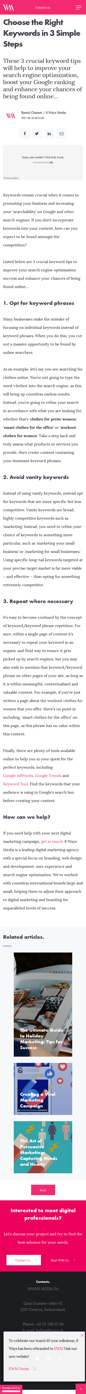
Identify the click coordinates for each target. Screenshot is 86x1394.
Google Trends (48, 775)
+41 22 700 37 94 (50, 1324)
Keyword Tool (15, 784)
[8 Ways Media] (8, 7)
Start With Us (60, 1260)
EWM (58, 1348)
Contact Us (23, 1260)
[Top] (81, 1389)
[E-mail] (61, 133)
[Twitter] (37, 133)
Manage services (11, 1388)
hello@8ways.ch (49, 1330)
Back (43, 1190)
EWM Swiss (19, 1369)
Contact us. (43, 7)
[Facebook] (24, 133)
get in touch (52, 841)
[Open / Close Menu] (78, 7)
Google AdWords (18, 775)
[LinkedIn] (49, 133)
